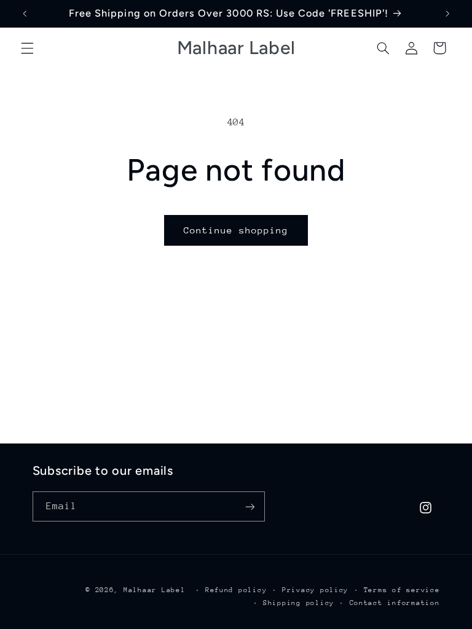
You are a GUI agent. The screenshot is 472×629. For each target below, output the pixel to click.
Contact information (395, 603)
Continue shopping (236, 230)
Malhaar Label (155, 590)
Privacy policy (315, 590)
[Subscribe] (249, 506)
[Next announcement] (447, 13)
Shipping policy (298, 603)
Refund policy (236, 590)
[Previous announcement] (24, 13)
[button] (27, 48)
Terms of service (402, 590)
